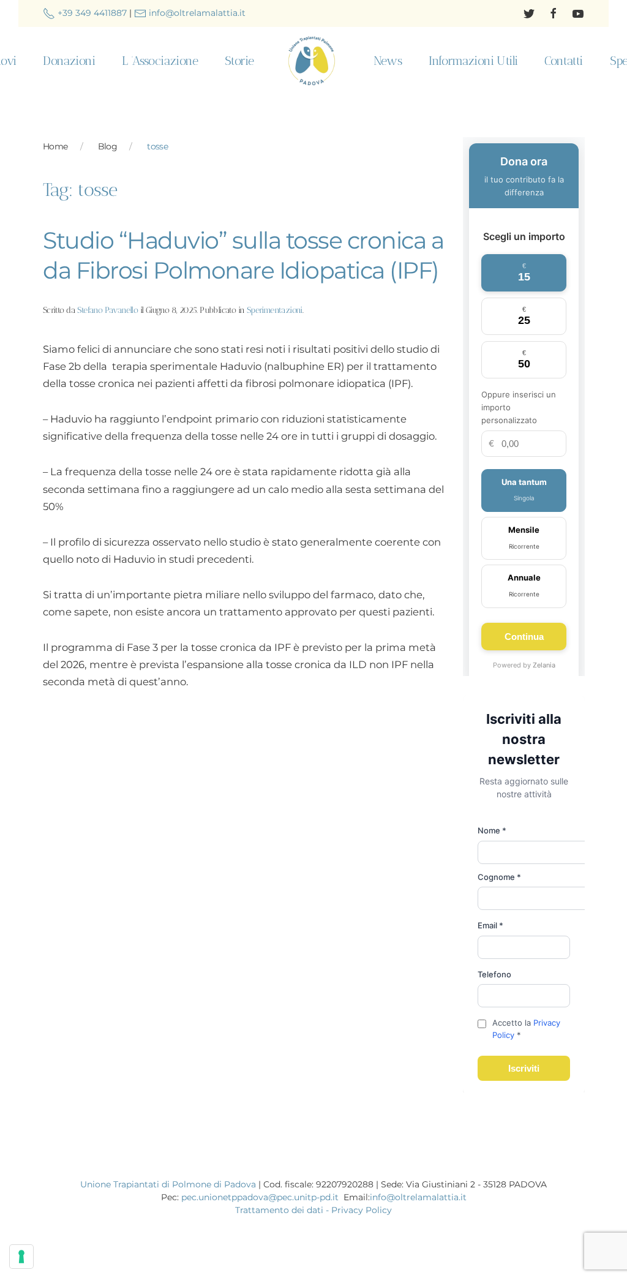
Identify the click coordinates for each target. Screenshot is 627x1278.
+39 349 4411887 (91, 12)
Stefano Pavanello (107, 310)
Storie (239, 60)
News (388, 60)
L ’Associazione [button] (160, 60)
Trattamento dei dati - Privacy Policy (313, 1210)
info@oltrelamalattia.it (196, 12)
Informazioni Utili (473, 60)
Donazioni (69, 60)
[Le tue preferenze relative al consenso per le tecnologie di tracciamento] (21, 1256)
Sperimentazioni (274, 310)
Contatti (563, 60)
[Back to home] (314, 60)
